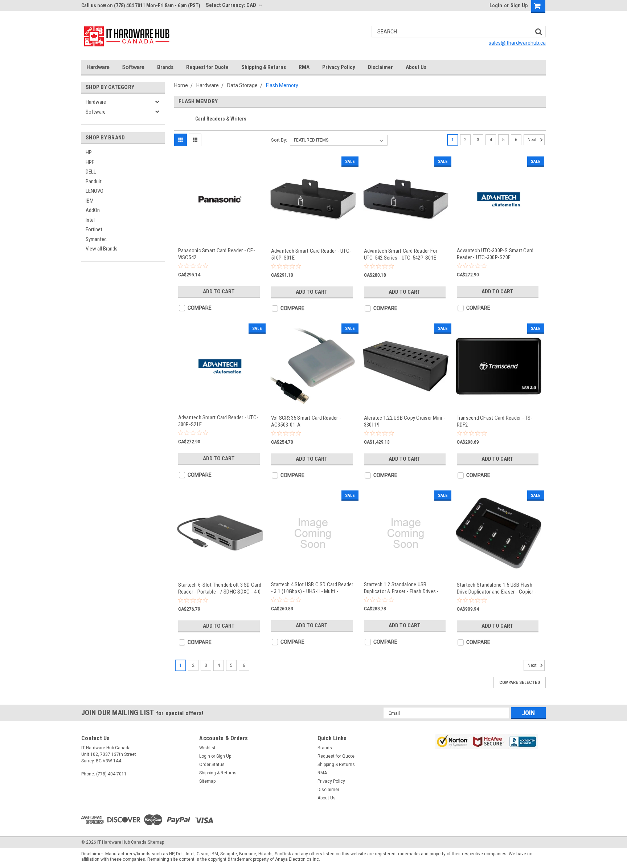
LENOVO (94, 191)
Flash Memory (282, 85)
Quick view (220, 235)
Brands (165, 67)
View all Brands (102, 248)
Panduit (94, 181)
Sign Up (519, 5)
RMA (304, 67)
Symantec (96, 239)
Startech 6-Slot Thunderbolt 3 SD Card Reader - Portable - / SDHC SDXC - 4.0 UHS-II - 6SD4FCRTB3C (219, 588)
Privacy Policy (338, 67)
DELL (91, 171)
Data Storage (242, 85)
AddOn (93, 210)
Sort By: (279, 140)
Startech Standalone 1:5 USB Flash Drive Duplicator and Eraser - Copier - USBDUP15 (497, 588)
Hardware (98, 67)
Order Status (212, 764)
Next (533, 139)
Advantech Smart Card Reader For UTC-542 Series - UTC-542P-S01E (401, 254)
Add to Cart (219, 291)
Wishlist (207, 747)
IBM (90, 200)
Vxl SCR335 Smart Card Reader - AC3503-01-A (306, 421)
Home (181, 85)
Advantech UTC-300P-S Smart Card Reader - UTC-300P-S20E (495, 254)
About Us (416, 67)
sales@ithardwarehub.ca (517, 43)
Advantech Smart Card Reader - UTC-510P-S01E (311, 254)
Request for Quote (207, 67)
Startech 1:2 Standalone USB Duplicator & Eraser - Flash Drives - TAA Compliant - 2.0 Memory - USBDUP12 (401, 588)
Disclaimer (380, 67)
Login (495, 5)
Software (133, 67)
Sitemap (207, 781)
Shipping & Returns (263, 67)
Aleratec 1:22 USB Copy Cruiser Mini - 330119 (404, 421)
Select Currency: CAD (231, 5)
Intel (90, 220)
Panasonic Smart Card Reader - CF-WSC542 (216, 254)
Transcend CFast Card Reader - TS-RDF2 (495, 421)
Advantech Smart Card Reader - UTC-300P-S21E (218, 421)
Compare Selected (519, 682)
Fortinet (94, 229)
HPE (90, 162)
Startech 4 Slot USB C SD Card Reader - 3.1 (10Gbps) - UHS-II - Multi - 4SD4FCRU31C (312, 588)
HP (89, 152)
